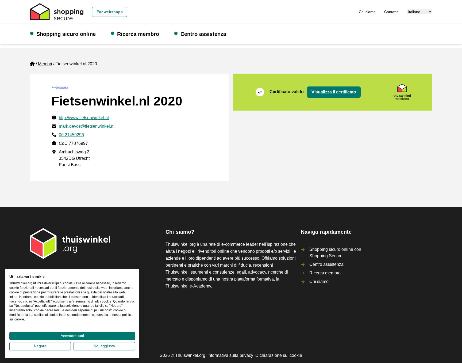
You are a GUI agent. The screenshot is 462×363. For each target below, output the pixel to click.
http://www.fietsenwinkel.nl (84, 117)
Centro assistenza (203, 34)
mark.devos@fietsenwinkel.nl (86, 126)
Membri (45, 64)
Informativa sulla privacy (230, 355)
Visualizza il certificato (333, 92)
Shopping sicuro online (66, 34)
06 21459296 (71, 135)
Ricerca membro (138, 34)
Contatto (391, 12)
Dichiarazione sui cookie (278, 355)
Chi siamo (367, 12)
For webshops (110, 12)
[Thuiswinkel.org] (56, 11)
